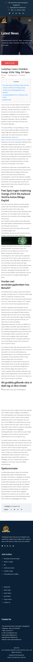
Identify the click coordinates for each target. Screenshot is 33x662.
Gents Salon (7, 590)
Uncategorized (12, 75)
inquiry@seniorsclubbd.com (18, 7)
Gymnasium (7, 596)
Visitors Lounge (8, 562)
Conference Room (9, 568)
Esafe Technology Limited (16, 657)
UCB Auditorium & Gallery (11, 574)
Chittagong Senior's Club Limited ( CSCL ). (16, 650)
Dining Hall (7, 587)
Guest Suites (7, 593)
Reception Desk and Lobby (11, 558)
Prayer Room (8, 599)
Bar (5, 565)
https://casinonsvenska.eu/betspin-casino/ (13, 139)
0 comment (22, 75)
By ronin (3, 75)
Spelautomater (7, 99)
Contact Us (7, 602)
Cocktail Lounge (8, 571)
